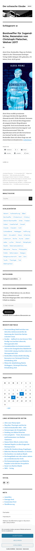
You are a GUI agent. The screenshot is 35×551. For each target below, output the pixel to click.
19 (13, 397)
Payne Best (11, 180)
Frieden (27, 221)
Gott (20, 228)
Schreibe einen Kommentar (21, 184)
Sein (20, 256)
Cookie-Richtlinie (10, 548)
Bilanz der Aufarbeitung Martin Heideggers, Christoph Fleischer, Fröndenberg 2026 (15, 365)
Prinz (16, 180)
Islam (5, 235)
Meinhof (5, 180)
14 (22, 394)
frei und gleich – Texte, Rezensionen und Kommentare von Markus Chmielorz (17, 437)
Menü (29, 6)
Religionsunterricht (10, 256)
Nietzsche (6, 249)
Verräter (20, 182)
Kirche (15, 238)
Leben (27, 238)
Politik (5, 253)
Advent (5, 213)
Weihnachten (8, 264)
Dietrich (16, 177)
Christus (26, 217)
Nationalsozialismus (16, 246)
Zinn (11, 184)
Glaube (5, 228)
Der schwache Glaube (14, 6)
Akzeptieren (17, 536)
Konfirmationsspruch (17, 178)
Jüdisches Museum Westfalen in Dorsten (18, 451)
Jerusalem (12, 235)
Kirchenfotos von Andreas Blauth (15, 454)
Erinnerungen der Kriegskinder (15, 430)
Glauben (13, 228)
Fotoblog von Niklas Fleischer (14, 432)
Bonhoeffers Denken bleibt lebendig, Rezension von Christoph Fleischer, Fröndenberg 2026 (16, 358)
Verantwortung (13, 182)
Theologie (5, 182)
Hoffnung (26, 231)
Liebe (5, 242)
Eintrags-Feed (9, 499)
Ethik (21, 221)
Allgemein (29, 173)
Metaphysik (27, 242)
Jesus (20, 235)
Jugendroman (7, 178)
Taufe (5, 260)
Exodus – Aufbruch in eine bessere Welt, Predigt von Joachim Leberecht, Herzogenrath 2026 (18, 341)
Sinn (24, 256)
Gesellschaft (14, 224)
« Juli (8, 408)
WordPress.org (9, 504)
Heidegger (17, 231)
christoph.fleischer (8, 173)
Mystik (5, 246)
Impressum (19, 548)
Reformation (14, 253)
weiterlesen (27, 140)
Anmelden (7, 497)
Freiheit (21, 177)
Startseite (6, 512)
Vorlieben (17, 545)
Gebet (5, 224)
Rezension (5, 175)
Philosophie (23, 249)
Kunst (29, 178)
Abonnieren (9, 312)
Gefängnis (26, 177)
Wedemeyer (27, 182)
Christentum (17, 217)
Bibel (24, 213)
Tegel (25, 180)
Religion (23, 253)
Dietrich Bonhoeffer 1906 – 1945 (15, 427)
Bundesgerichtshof (8, 177)
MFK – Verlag (9, 468)
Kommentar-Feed (10, 502)
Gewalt (22, 224)
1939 (11, 175)
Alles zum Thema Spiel (12, 423)
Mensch (18, 242)
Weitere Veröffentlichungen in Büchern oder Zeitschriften (16, 521)
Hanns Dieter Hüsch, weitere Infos (16, 442)
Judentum (7, 238)
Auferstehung (15, 213)
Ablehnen (17, 540)
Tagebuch (20, 180)
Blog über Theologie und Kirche (15, 425)
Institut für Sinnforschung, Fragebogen (17, 449)
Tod (19, 260)
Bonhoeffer (21, 175)
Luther (11, 242)
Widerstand (6, 184)
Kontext (25, 178)
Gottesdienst (7, 231)
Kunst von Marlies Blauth (13, 466)
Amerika (15, 175)
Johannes (27, 235)
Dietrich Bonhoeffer (10, 221)
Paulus (14, 249)
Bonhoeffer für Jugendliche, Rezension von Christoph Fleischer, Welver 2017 (17, 38)
